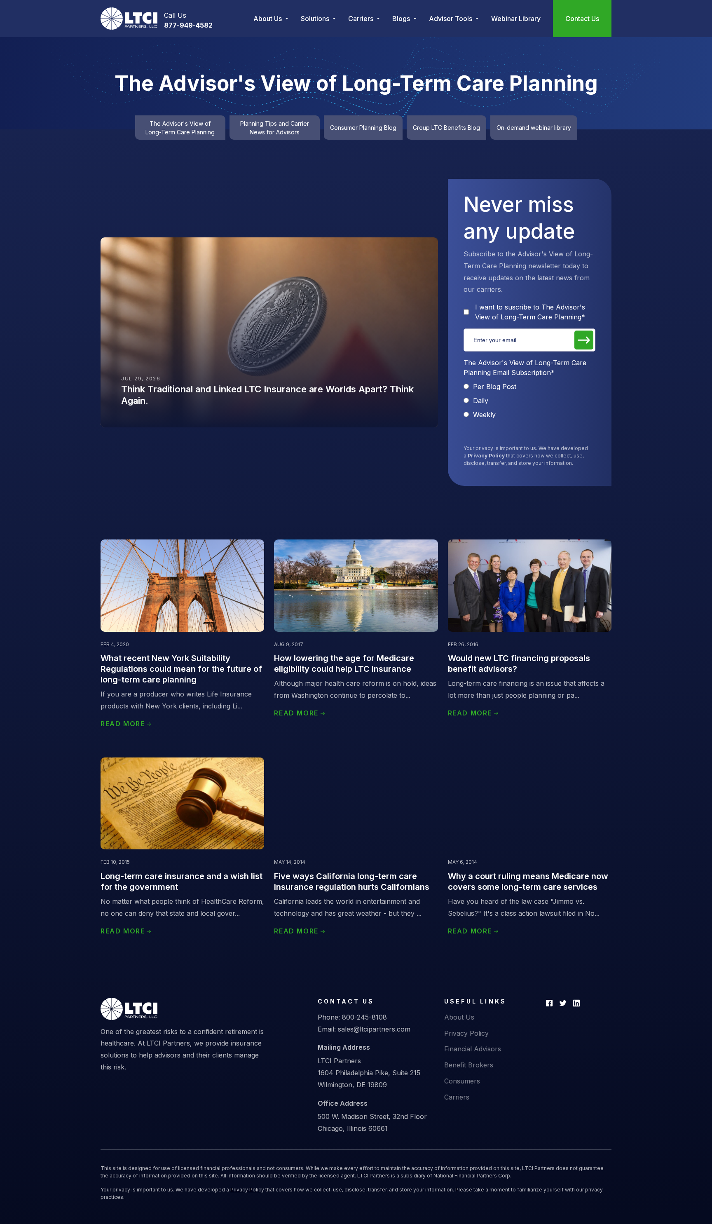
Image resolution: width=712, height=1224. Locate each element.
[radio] (529, 387)
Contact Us (582, 18)
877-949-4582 (188, 25)
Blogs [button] (402, 18)
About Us (459, 1017)
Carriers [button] (361, 18)
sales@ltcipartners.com (374, 1029)
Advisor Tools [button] (451, 18)
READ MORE (123, 724)
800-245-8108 (364, 1017)
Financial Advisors (472, 1049)
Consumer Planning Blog (363, 127)
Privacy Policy (486, 456)
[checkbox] (529, 401)
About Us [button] (268, 18)
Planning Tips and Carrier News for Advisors (274, 128)
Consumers (462, 1081)
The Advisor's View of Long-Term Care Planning (180, 128)
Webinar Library (516, 18)
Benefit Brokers (468, 1065)
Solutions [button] (316, 18)
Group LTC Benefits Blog (446, 127)
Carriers (456, 1097)
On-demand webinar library (534, 127)
